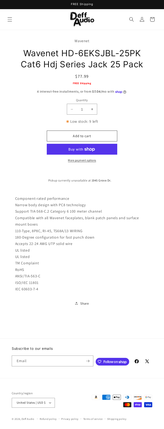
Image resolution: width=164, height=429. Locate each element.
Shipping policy (117, 418)
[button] (10, 19)
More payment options (82, 160)
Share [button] (84, 303)
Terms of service (93, 418)
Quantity (82, 100)
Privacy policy (70, 418)
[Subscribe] (88, 361)
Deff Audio (28, 418)
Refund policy (48, 418)
